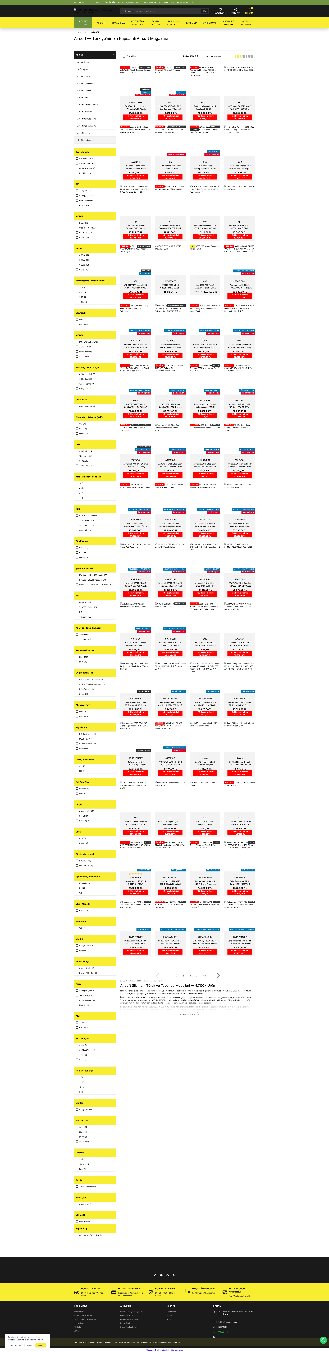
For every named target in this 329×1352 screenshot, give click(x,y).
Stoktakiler (131, 56)
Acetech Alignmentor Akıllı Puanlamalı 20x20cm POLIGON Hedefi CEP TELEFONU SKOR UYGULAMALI (205, 107)
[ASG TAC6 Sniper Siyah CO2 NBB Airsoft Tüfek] (170, 796)
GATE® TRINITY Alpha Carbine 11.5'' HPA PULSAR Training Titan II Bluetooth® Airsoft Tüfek (135, 405)
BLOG (76, 1331)
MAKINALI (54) (85, 352)
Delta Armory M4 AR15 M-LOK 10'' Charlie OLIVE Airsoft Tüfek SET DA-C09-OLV (135, 942)
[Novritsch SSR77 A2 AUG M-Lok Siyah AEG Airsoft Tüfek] (170, 558)
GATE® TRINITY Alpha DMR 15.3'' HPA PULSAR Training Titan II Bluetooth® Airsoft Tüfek (239, 346)
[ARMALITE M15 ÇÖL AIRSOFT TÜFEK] (205, 796)
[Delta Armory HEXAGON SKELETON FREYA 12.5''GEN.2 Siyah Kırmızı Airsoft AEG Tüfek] (135, 856)
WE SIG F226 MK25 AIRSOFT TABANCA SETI (170, 286)
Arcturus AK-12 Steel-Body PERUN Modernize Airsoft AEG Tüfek (205, 465)
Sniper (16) (84, 694)
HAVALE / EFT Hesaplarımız (85, 1319)
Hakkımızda (79, 1311)
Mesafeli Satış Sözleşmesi (131, 1311)
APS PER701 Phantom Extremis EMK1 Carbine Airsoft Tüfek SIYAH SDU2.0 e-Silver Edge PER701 (136, 227)
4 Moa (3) (83, 1055)
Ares (136, 818)
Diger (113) (84, 223)
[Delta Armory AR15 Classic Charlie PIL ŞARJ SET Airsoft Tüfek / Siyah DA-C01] (170, 677)
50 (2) (81, 1159)
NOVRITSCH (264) (87, 168)
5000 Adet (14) (85, 461)
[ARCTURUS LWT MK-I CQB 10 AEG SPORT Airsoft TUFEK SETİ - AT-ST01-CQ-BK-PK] (170, 737)
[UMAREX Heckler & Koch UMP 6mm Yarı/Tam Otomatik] (205, 737)
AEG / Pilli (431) (85, 191)
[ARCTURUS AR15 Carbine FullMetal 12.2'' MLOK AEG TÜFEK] (239, 558)
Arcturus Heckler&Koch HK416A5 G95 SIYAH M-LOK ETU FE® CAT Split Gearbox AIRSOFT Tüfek (170, 346)
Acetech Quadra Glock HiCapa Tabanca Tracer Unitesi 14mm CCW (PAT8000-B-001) (136, 167)
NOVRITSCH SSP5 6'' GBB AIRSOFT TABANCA (170, 644)
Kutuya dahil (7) (86, 1109)
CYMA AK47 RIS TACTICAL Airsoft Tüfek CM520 (239, 822)
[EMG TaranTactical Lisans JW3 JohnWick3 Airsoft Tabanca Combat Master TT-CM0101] (135, 81)
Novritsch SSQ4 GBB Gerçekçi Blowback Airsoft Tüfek (170, 525)
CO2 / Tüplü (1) (85, 205)
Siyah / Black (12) (86, 968)
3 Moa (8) (83, 1045)
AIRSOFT (95, 32)
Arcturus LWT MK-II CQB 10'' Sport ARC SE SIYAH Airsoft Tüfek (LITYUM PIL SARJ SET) (240, 405)
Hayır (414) (84, 657)
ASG (205, 281)
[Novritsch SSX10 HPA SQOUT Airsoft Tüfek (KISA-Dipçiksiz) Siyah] (135, 498)
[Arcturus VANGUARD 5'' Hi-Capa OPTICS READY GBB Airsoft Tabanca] (135, 319)
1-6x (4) (82, 287)
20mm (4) (83, 1127)
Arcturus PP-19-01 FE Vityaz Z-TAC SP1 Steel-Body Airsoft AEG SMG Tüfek (136, 465)
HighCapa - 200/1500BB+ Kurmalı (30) (95, 585)
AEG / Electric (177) (87, 374)
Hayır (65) (83, 748)
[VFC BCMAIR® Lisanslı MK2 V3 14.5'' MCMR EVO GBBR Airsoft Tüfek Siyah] (135, 260)
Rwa (170, 162)
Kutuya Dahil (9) (86, 946)
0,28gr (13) (84, 265)
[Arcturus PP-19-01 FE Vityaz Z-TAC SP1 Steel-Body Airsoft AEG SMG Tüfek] (135, 439)
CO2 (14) (83, 429)
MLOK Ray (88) (85, 739)
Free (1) (82, 1169)
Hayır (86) (83, 716)
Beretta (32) (84, 237)
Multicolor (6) (84, 883)
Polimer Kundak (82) (87, 744)
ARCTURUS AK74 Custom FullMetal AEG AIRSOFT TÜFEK (136, 644)
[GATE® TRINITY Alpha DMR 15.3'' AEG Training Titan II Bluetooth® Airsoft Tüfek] (205, 319)
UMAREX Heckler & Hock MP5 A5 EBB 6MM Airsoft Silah (240, 763)
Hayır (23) (83, 324)
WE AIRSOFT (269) (87, 163)
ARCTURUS (240, 281)
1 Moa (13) (83, 1023)
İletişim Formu (79, 1323)
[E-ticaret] (164, 1350)
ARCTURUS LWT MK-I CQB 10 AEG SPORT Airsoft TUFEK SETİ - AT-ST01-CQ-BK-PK (170, 763)
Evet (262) (83, 711)
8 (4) (81, 1092)
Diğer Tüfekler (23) (87, 689)
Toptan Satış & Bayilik (83, 1315)
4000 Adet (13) (85, 466)
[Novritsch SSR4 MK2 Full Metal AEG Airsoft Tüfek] (239, 498)
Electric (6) (83, 433)
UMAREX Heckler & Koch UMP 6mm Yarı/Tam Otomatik (205, 763)
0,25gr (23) (84, 260)
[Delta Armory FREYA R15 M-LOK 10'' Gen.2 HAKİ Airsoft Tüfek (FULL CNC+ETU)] (205, 916)
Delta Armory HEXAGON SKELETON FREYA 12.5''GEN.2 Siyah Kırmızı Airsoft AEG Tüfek (135, 882)
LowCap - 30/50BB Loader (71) (92, 580)
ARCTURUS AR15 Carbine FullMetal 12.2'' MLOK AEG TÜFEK (240, 584)
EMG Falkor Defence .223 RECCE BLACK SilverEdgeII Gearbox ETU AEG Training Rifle (205, 227)
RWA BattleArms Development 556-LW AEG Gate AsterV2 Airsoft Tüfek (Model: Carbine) (205, 167)
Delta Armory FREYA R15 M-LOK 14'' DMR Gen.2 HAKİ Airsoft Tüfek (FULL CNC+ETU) (240, 942)
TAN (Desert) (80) (86, 520)
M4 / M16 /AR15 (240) (88, 342)
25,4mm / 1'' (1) (85, 639)
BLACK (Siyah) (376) (88, 515)
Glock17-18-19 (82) (87, 228)
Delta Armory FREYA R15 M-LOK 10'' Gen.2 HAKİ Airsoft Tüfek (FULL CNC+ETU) (205, 942)
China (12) (83, 910)
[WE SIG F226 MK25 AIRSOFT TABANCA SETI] (170, 260)
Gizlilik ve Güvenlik (128, 1315)
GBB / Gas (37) (85, 379)
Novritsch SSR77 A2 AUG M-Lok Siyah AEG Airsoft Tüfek (170, 584)
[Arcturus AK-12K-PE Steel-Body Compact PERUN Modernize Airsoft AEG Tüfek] (205, 379)
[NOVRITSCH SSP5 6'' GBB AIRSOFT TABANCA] (170, 617)
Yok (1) (82, 893)
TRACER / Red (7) (86, 617)
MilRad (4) (83, 843)
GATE (205, 341)
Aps (239, 102)
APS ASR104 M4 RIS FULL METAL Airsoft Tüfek (240, 226)
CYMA (240, 818)
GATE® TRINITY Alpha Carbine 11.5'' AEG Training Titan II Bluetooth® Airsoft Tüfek (170, 405)
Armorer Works (135, 102)
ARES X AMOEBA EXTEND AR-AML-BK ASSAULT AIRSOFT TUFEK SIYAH (136, 823)
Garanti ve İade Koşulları (130, 1319)
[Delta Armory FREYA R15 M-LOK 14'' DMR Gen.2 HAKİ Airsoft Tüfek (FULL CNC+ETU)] (239, 916)
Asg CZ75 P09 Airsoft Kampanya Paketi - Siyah (205, 286)
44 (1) (81, 498)
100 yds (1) (84, 1164)
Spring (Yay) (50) (86, 990)
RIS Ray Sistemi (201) (88, 734)
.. (197, 975)
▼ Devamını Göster (187, 1014)
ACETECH (205, 102)
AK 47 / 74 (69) (85, 347)
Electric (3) (83, 557)
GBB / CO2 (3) (85, 389)
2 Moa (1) (83, 1060)
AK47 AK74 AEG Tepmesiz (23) (92, 684)
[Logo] (95, 11)
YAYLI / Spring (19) (87, 384)
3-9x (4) (82, 292)
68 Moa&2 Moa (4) (87, 1050)
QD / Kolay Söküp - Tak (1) (90, 1235)
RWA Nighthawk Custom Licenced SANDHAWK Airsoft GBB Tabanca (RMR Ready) (170, 167)
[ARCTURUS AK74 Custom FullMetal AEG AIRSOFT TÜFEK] (135, 617)
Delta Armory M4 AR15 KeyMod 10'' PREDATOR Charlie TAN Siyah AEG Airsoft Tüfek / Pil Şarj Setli (240, 882)
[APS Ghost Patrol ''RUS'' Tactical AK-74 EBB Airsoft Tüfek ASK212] (170, 200)
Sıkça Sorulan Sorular (129, 1327)
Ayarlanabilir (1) (85, 1204)
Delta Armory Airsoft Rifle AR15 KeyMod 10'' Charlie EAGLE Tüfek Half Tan (135, 704)
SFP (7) (82, 766)
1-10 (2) (82, 297)
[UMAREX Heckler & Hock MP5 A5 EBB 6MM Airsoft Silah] (239, 737)
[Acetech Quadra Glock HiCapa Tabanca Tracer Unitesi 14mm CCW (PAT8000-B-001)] (135, 141)
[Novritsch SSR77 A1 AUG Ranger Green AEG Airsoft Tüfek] (135, 558)
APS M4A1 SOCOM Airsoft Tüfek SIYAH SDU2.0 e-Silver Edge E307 (239, 107)
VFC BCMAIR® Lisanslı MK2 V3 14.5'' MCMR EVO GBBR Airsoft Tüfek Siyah (135, 286)
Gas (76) (82, 424)
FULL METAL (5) (86, 866)
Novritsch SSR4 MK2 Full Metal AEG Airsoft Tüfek (239, 524)
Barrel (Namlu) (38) (87, 1000)
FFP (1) (82, 771)
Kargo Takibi (125, 1323)
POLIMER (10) (85, 861)
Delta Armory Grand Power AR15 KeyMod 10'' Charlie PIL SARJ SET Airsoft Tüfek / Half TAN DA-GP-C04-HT (205, 704)
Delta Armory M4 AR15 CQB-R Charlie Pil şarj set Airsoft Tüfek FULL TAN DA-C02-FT (205, 882)
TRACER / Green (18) (88, 607)
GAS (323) (83, 548)
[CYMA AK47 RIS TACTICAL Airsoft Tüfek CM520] (239, 796)
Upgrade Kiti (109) (87, 406)
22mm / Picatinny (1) (88, 1186)
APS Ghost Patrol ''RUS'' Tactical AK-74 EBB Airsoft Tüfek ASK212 (170, 227)
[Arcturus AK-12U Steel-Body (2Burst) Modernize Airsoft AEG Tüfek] (239, 439)
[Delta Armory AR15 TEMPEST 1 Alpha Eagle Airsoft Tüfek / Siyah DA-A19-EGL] (135, 737)
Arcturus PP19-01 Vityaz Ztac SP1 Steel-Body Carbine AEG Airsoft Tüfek (205, 584)
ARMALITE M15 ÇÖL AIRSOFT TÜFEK (205, 822)
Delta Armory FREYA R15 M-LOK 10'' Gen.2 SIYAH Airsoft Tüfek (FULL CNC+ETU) (170, 942)
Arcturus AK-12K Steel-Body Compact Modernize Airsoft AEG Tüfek (170, 465)
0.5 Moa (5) (84, 1027)
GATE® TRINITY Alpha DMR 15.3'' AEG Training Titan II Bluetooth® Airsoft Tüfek (205, 346)
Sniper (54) (84, 356)
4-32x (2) (83, 302)
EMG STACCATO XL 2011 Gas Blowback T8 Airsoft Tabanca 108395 (170, 107)
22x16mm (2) (84, 1142)
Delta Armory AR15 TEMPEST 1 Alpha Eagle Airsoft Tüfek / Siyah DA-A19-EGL (135, 763)
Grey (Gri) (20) (85, 530)
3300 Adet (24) (85, 451)
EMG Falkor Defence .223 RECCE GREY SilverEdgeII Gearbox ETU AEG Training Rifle (240, 167)
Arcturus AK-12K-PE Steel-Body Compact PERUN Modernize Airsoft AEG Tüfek (205, 405)
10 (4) (81, 1087)
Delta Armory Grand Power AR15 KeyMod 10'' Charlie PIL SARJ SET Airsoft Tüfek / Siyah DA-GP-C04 (240, 704)
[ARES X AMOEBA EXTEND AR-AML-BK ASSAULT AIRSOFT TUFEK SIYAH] (135, 796)
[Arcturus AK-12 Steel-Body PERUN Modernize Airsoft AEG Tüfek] (205, 439)
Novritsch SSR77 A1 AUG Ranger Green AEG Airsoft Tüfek (136, 584)
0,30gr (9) (83, 270)
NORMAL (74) (85, 602)
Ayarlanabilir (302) (87, 811)
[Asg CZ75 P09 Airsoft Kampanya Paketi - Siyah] (205, 260)
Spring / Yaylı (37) (86, 195)
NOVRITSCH (135, 519)
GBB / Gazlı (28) (86, 200)
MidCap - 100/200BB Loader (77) (93, 575)
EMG (170, 102)
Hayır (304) (84, 788)
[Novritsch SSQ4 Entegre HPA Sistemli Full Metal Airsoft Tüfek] (205, 498)
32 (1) (81, 493)
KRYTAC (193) (85, 173)
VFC (135, 281)
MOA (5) (82, 838)
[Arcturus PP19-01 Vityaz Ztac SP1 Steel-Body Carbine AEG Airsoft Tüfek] (205, 558)
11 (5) (81, 1082)
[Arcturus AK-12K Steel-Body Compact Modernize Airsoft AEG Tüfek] (170, 439)
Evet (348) (83, 319)
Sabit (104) (84, 816)
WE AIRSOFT (170, 281)
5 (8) (81, 1077)
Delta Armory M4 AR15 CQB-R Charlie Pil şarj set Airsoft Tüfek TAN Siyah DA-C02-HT (170, 882)
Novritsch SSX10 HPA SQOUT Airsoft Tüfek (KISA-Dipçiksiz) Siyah (136, 525)
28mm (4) (83, 1137)
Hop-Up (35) (84, 1005)
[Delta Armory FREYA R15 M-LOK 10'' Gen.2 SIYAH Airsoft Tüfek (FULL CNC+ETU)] (170, 916)
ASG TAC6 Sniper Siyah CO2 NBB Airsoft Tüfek (170, 822)
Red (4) (82, 888)
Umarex (205, 758)
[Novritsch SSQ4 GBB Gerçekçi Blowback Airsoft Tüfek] (170, 498)
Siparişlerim (171, 1311)
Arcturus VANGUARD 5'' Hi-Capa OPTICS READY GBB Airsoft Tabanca (135, 346)
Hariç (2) (82, 950)
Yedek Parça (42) (86, 995)
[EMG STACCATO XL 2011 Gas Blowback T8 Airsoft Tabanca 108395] (170, 81)
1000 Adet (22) (85, 456)
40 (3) (82, 488)
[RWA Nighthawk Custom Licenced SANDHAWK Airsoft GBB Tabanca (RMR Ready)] (170, 141)
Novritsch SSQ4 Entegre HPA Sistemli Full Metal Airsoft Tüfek (205, 525)
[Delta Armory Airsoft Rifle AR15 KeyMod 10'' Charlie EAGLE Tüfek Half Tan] (135, 677)
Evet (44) (83, 793)
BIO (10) (82, 612)
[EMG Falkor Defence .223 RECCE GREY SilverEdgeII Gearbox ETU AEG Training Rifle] (239, 141)
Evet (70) (83, 662)
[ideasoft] (151, 1350)
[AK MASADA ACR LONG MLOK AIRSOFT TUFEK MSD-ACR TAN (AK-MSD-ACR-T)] (239, 617)
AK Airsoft (239, 639)
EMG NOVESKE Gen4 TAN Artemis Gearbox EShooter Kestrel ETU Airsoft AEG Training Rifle (205, 644)
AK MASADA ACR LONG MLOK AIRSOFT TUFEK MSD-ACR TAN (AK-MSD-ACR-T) (240, 644)
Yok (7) (82, 928)
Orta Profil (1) (84, 1222)
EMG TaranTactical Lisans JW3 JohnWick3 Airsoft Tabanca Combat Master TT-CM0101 (136, 107)
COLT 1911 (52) (85, 233)
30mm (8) (83, 634)
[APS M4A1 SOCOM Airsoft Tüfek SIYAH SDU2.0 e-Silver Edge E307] (239, 81)
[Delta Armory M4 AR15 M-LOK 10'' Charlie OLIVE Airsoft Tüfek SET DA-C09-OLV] (135, 916)
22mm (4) (83, 1132)
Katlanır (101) (84, 821)
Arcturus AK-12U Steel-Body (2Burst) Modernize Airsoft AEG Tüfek (240, 465)
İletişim (169, 1315)
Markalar (77, 1327)
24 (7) (81, 483)
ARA (205, 11)
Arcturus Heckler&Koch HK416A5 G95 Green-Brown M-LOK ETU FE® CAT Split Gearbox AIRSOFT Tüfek (240, 286)
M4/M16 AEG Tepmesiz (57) (91, 679)
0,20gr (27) (84, 255)
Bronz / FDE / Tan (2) (88, 973)
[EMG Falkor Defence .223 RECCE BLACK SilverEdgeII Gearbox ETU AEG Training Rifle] (205, 200)
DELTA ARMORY (136, 698)
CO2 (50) (83, 552)
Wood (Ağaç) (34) (86, 525)
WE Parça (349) (86, 158)
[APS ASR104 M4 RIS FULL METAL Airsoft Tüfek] (239, 200)
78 (204, 975)
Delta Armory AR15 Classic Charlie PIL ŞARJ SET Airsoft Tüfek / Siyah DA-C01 (170, 704)
